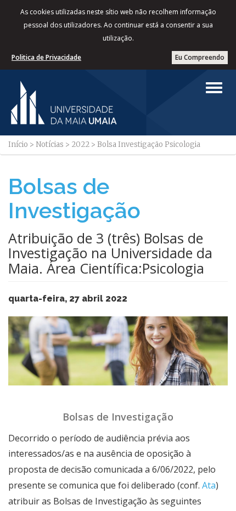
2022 (80, 144)
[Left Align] (214, 88)
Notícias (50, 144)
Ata (209, 485)
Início (18, 144)
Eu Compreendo (199, 57)
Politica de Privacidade (46, 57)
